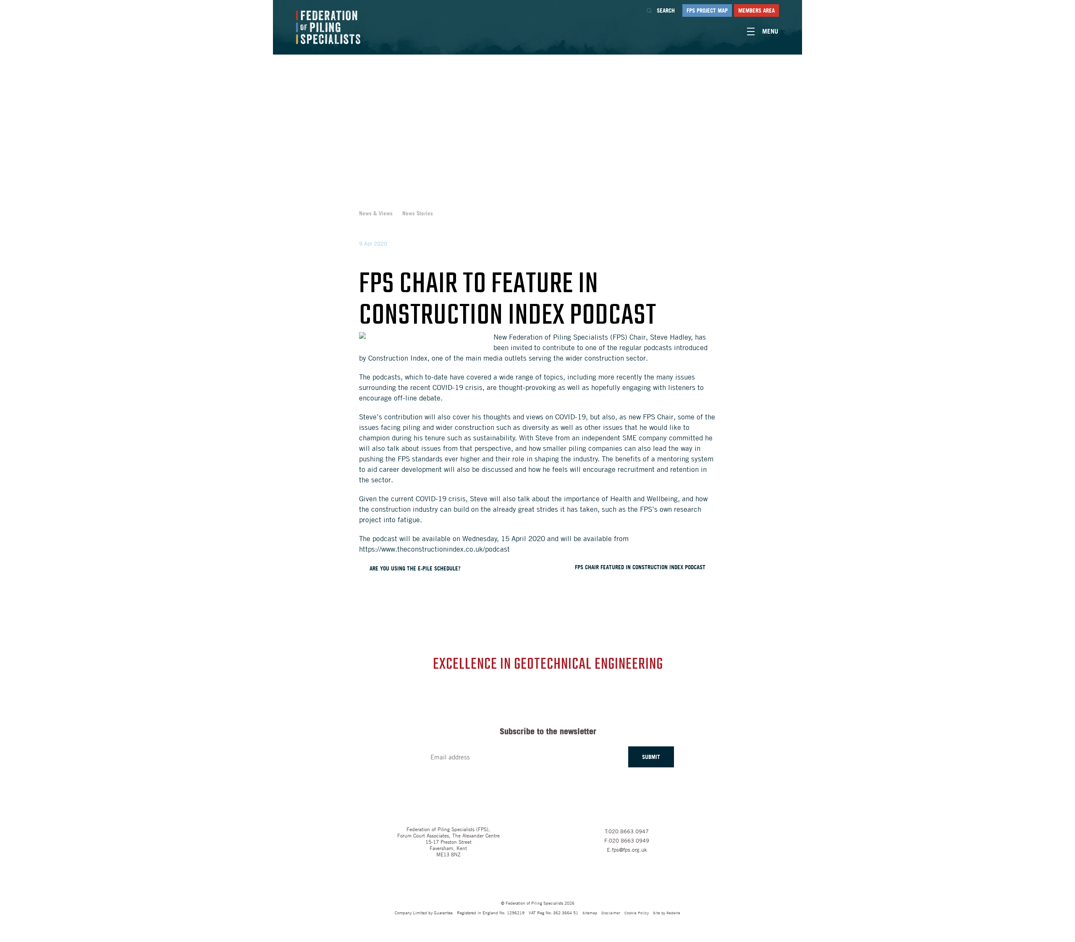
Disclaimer (610, 912)
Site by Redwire (666, 912)
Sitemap (589, 912)
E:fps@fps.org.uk (627, 849)
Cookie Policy (636, 912)
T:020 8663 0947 (627, 831)
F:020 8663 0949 (626, 840)
